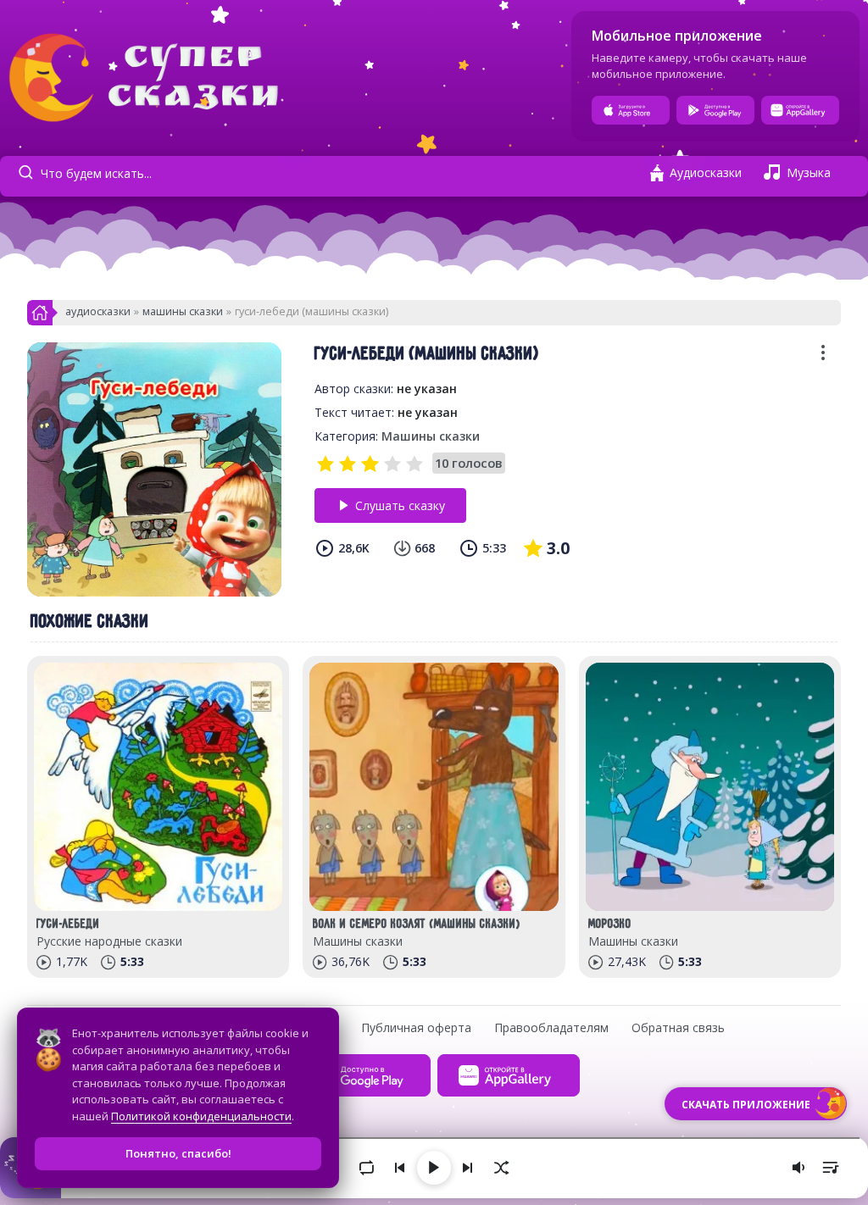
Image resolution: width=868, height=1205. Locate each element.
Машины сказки (182, 311)
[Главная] (39, 317)
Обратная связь (678, 1027)
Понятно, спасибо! (178, 1153)
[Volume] (798, 1168)
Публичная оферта (416, 1027)
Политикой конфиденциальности (201, 1116)
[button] (823, 358)
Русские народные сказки (109, 941)
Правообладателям (551, 1027)
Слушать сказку (400, 505)
